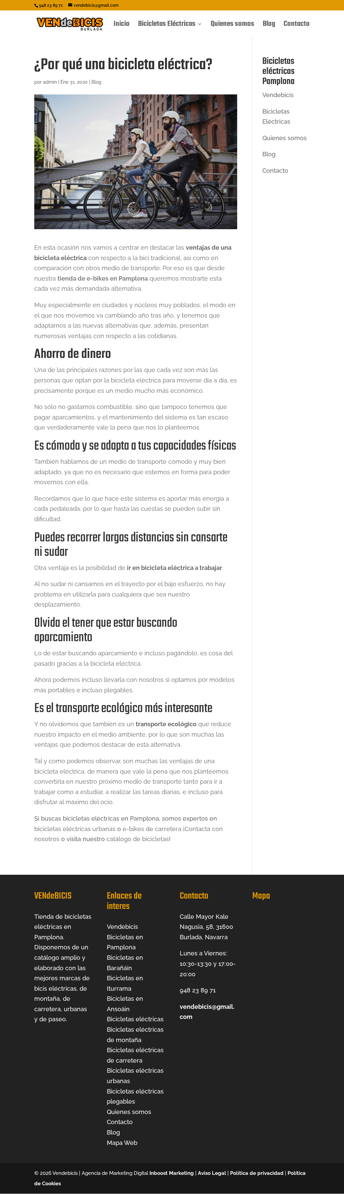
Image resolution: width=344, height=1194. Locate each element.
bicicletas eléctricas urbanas (75, 828)
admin (50, 82)
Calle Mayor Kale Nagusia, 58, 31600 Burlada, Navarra (206, 927)
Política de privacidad (257, 1173)
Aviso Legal (212, 1173)
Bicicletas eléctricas (135, 1019)
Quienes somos (232, 26)
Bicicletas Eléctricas (167, 26)
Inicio (122, 26)
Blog (269, 26)
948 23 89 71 (198, 990)
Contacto (297, 26)
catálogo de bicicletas (137, 838)
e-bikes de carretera (152, 828)
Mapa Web (122, 1142)
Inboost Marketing (171, 1173)
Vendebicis (278, 94)
